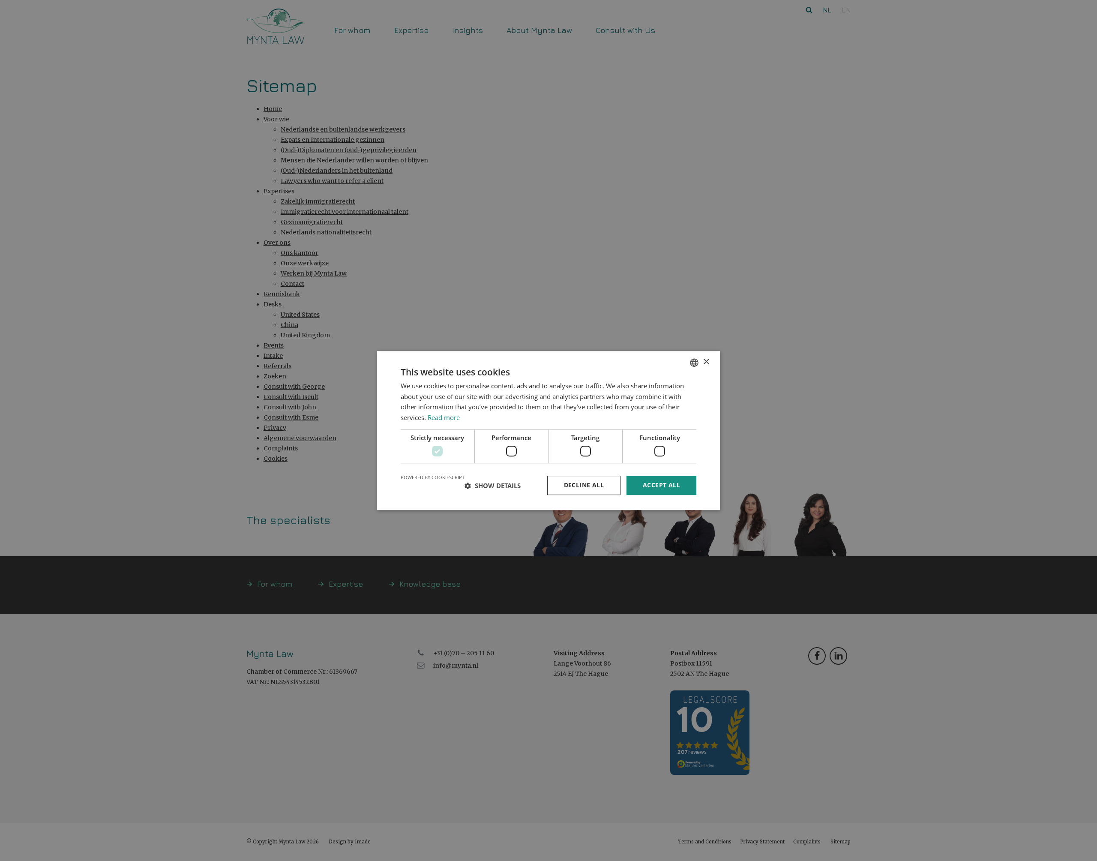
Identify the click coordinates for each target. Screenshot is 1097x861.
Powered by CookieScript (433, 477)
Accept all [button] (661, 485)
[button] (493, 485)
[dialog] (548, 430)
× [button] (706, 362)
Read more (444, 417)
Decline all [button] (584, 485)
